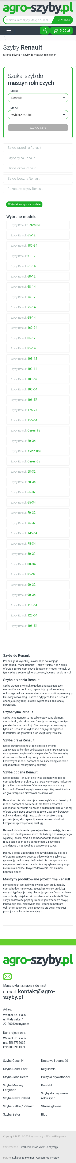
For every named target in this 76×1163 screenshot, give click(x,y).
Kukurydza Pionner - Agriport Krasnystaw (35, 1157)
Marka (14, 90)
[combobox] (38, 97)
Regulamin (48, 1069)
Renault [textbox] (16, 98)
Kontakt (46, 1085)
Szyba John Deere (15, 1077)
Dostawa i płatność (54, 1061)
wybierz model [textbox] (21, 115)
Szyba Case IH (13, 1061)
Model (14, 108)
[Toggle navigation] (9, 30)
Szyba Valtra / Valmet (18, 1106)
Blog (44, 1114)
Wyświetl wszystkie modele (24, 204)
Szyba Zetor (11, 1114)
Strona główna (11, 54)
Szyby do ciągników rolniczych (54, 1095)
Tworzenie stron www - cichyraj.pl (38, 1147)
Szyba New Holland (16, 1098)
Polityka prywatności (55, 1077)
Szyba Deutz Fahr (15, 1069)
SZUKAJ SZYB (38, 127)
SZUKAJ (64, 20)
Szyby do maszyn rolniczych (39, 54)
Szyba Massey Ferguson (13, 1087)
